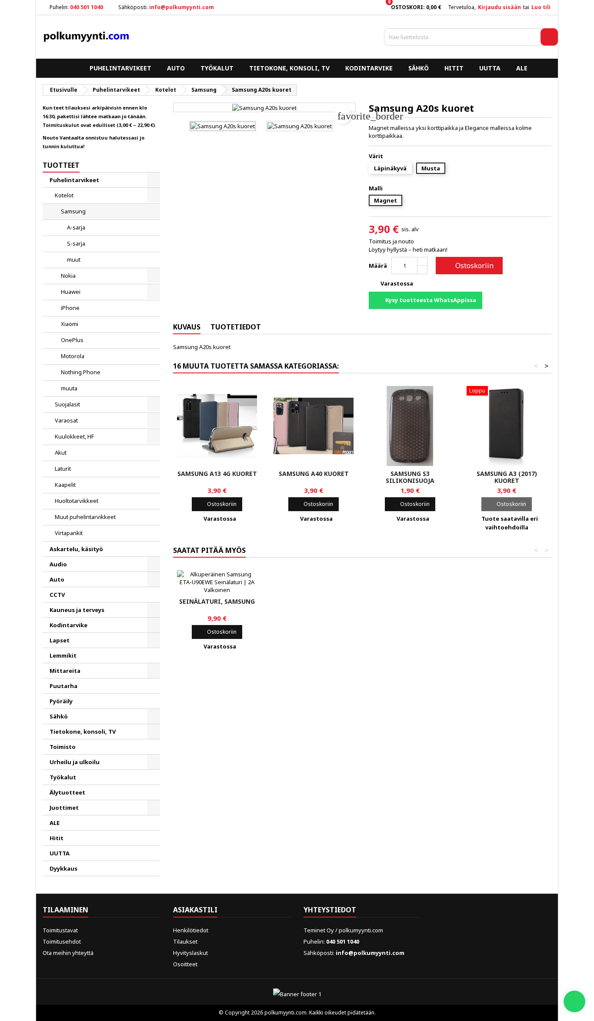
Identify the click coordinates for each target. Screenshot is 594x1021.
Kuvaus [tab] (186, 327)
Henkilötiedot (190, 930)
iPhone (70, 308)
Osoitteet (185, 964)
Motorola (72, 356)
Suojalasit (67, 404)
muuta (69, 388)
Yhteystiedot (330, 910)
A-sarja (76, 227)
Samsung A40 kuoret (314, 473)
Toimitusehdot (62, 941)
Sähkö (418, 68)
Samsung (73, 211)
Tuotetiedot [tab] (235, 327)
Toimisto (63, 747)
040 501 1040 (86, 7)
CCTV (57, 595)
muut (73, 259)
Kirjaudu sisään (499, 7)
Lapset (60, 640)
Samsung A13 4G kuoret (217, 473)
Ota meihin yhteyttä (68, 953)
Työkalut (217, 68)
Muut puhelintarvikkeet (85, 517)
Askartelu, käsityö (76, 549)
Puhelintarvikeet (120, 68)
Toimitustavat (60, 930)
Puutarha (63, 686)
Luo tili (541, 7)
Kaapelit (65, 485)
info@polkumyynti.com (181, 7)
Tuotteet (61, 165)
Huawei (70, 292)
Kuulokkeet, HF (74, 436)
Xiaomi (69, 324)
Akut (61, 452)
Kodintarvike (369, 68)
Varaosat (66, 420)
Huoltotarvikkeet (76, 501)
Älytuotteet (67, 792)
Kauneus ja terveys (77, 610)
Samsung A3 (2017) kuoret (507, 477)
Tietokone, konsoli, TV (289, 68)
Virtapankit (69, 533)
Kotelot (64, 195)
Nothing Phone (80, 372)
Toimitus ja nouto (391, 241)
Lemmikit (63, 655)
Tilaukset (185, 941)
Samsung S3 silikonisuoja (410, 477)
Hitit (454, 68)
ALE (521, 68)
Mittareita (65, 671)
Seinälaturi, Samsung (217, 601)
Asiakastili (195, 910)
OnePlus (72, 340)
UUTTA (490, 68)
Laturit (63, 468)
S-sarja (76, 243)
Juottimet (64, 807)
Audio (58, 564)
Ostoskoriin (468, 265)
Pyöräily (61, 701)
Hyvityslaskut (190, 953)
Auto (176, 68)
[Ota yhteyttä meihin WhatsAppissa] (574, 1001)
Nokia (68, 275)
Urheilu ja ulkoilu (75, 762)
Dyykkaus (63, 868)
